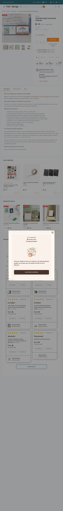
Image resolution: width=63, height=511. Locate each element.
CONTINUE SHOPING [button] (31, 272)
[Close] (52, 233)
